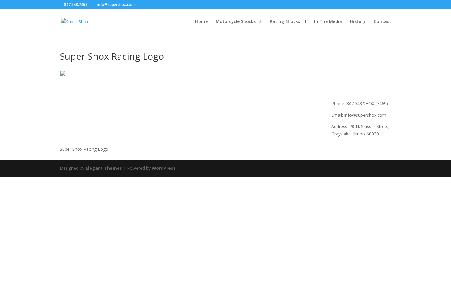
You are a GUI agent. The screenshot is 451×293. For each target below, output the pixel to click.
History (358, 21)
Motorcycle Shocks (236, 21)
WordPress (164, 168)
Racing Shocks (285, 21)
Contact (382, 21)
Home (201, 21)
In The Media (328, 21)
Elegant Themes (104, 168)
